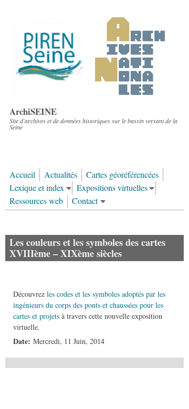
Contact (85, 201)
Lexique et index (36, 187)
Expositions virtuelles (112, 187)
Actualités (60, 174)
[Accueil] (87, 95)
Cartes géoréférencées (122, 174)
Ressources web (36, 201)
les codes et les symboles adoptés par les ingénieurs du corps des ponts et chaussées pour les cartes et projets (89, 305)
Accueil (22, 174)
